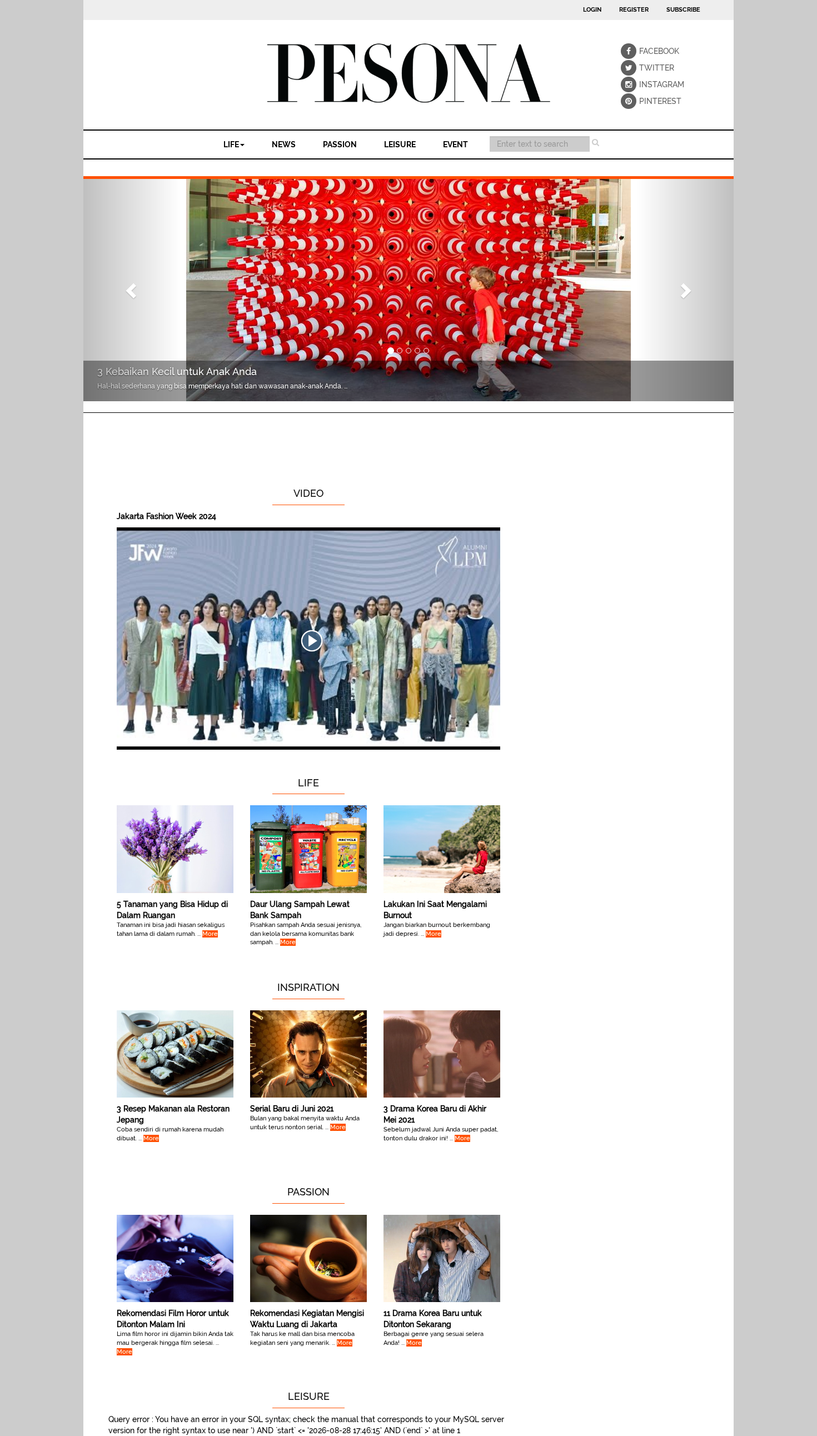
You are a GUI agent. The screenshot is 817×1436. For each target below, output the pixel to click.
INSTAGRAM (647, 84)
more (210, 934)
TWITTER (647, 67)
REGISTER (634, 9)
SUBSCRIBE (683, 9)
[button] (132, 290)
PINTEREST (647, 101)
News (284, 144)
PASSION (340, 144)
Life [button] (231, 144)
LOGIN (592, 9)
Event (455, 144)
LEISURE (400, 144)
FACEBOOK (647, 51)
